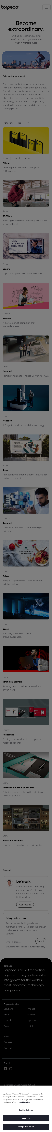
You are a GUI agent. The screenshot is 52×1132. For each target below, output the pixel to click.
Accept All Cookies (26, 1127)
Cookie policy (24, 1102)
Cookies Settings (26, 1110)
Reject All (26, 1118)
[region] (26, 1109)
